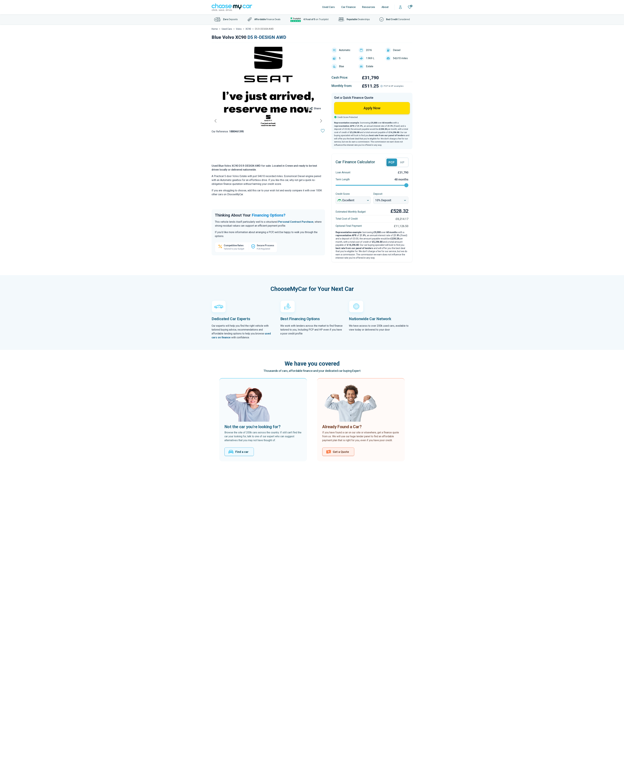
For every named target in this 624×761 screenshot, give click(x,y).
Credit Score (343, 193)
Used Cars (328, 7)
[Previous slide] (215, 121)
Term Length (343, 179)
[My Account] (400, 7)
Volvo (239, 29)
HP (402, 162)
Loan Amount (343, 172)
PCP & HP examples (393, 86)
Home (215, 29)
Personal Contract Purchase (295, 221)
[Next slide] (321, 121)
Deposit (377, 193)
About (385, 7)
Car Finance (348, 7)
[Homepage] (232, 7)
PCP (391, 162)
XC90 (248, 29)
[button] (268, 121)
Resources (368, 7)
